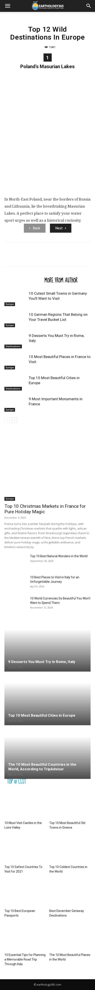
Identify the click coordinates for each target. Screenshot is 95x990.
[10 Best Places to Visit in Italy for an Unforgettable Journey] (15, 582)
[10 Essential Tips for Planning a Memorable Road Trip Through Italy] (25, 937)
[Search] (89, 6)
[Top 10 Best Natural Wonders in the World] (15, 561)
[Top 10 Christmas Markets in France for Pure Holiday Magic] (47, 469)
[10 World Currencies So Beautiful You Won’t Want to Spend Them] (15, 604)
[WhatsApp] (39, 257)
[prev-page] (7, 420)
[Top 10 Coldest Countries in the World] (70, 849)
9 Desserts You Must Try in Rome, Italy (41, 661)
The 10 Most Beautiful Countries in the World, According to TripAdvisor (42, 766)
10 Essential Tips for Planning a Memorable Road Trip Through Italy (25, 959)
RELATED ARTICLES (23, 280)
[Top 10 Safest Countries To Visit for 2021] (25, 849)
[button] (7, 6)
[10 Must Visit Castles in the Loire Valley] (25, 805)
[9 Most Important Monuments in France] (15, 404)
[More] (49, 257)
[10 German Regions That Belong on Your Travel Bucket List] (15, 319)
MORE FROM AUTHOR (61, 280)
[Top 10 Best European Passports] (25, 893)
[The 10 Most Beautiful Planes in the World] (70, 937)
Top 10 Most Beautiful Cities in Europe (41, 715)
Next (59, 228)
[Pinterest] (29, 257)
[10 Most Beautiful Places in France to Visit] (15, 361)
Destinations (13, 346)
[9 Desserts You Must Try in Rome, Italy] (15, 340)
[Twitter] (19, 257)
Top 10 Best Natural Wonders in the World (58, 556)
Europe (10, 304)
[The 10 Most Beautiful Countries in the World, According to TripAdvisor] (47, 752)
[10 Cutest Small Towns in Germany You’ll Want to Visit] (15, 298)
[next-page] (14, 420)
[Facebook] (8, 257)
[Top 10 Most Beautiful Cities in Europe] (15, 383)
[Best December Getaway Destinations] (70, 893)
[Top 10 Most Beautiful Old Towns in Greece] (70, 805)
